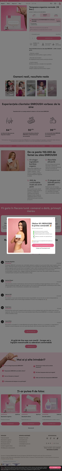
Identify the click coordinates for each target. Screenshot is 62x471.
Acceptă (55, 467)
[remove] (53, 218)
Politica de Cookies (5, 469)
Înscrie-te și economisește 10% (43, 245)
